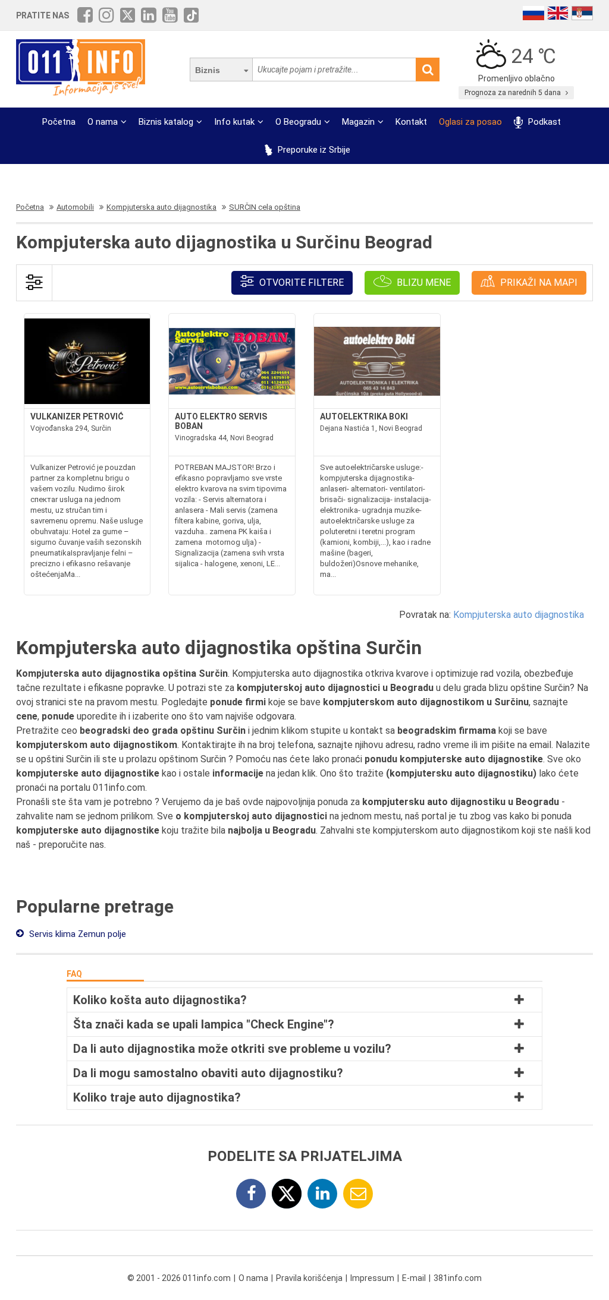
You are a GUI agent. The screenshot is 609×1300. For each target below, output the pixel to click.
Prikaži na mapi (537, 282)
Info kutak (234, 121)
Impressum (372, 1278)
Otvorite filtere (300, 282)
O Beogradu (298, 121)
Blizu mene (422, 282)
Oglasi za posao (470, 121)
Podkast (543, 121)
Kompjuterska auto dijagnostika (518, 614)
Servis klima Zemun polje (76, 934)
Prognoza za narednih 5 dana (513, 93)
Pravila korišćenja (309, 1278)
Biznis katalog (166, 121)
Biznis (207, 70)
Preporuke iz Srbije (312, 149)
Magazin (358, 121)
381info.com (458, 1278)
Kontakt (411, 121)
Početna (59, 121)
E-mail (414, 1278)
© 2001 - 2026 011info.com (179, 1278)
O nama (102, 121)
